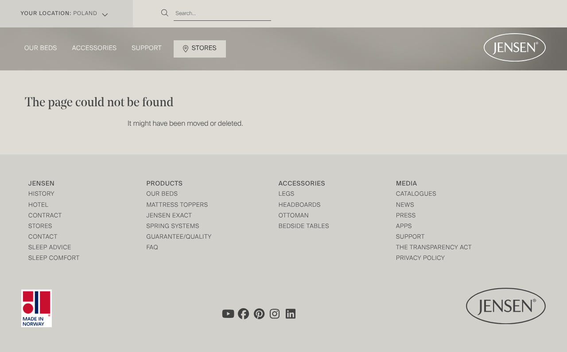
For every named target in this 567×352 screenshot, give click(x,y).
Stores (204, 49)
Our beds (40, 49)
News (405, 206)
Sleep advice (49, 248)
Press (406, 216)
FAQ (152, 248)
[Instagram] (275, 314)
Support (147, 49)
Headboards (300, 206)
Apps (404, 227)
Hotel (38, 206)
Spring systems (172, 227)
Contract (45, 216)
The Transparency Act (434, 248)
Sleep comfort (54, 259)
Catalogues (416, 194)
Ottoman (294, 216)
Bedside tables (304, 227)
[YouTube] (227, 314)
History (41, 194)
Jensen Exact (169, 216)
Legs (287, 194)
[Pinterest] (259, 314)
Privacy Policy (420, 259)
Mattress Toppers (177, 206)
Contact (43, 237)
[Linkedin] (291, 314)
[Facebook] (243, 314)
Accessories (94, 49)
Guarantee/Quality (178, 237)
